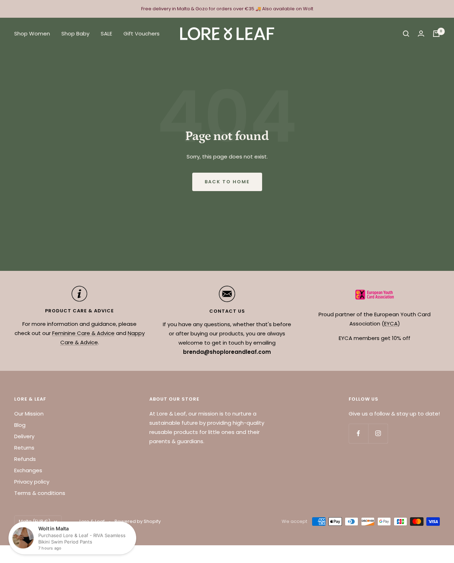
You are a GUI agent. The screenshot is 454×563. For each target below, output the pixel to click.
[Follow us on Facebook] (358, 433)
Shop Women (32, 33)
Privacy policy (31, 481)
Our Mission (29, 413)
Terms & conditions (39, 493)
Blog (20, 425)
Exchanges (28, 470)
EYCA (391, 323)
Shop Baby (75, 33)
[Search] (406, 33)
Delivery (24, 436)
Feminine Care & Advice (83, 333)
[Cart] (436, 33)
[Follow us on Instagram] (378, 433)
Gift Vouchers (141, 33)
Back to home (227, 181)
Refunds (25, 459)
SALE (106, 33)
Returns (24, 447)
